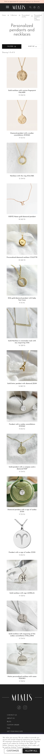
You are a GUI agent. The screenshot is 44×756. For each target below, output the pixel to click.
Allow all (31, 751)
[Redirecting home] (19, 7)
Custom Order (13, 725)
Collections (14, 15)
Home (4, 15)
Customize (13, 751)
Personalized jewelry (25, 16)
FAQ (8, 728)
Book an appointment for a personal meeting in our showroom (22, 1)
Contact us (12, 715)
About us (11, 718)
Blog (9, 721)
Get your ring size (15, 731)
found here (29, 741)
